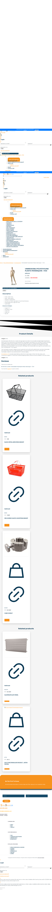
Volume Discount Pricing (16, 836)
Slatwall (12, 848)
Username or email (5, 143)
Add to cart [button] (6, 620)
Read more (6, 448)
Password (30, 143)
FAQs (11, 835)
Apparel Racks (13, 851)
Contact (12, 827)
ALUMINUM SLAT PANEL (11, 695)
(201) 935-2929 (3, 808)
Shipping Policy (13, 837)
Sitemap (12, 853)
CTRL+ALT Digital (41, 857)
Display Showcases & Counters (17, 847)
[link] (19, 153)
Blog (11, 825)
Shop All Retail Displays (8, 262)
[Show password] (50, 145)
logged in (9, 368)
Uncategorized (17, 262)
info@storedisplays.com (6, 811)
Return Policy (13, 839)
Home (1, 262)
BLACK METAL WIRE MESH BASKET (14, 442)
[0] (26, 133)
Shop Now (36, 172)
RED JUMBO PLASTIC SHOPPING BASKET (16, 518)
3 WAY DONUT (8, 613)
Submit (6, 801)
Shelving (12, 852)
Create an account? (4, 876)
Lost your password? (5, 150)
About (11, 824)
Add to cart (6, 619)
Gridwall (12, 849)
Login (2, 148)
